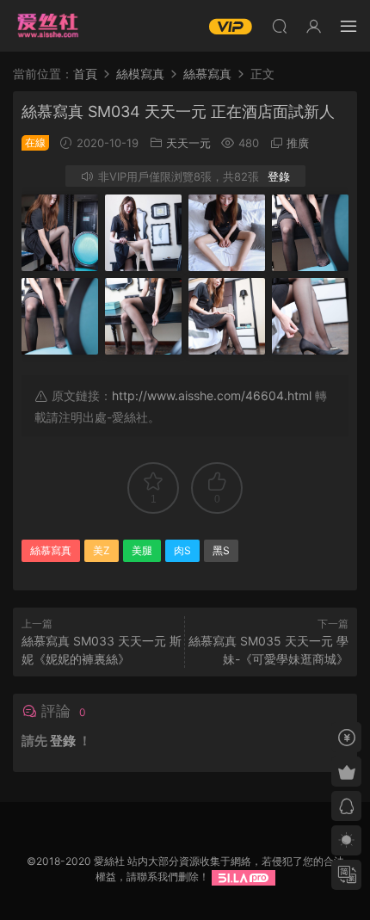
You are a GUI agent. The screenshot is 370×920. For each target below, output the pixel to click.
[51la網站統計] (243, 876)
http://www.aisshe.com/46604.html (211, 395)
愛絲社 (47, 26)
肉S (182, 550)
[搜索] (279, 26)
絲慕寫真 (50, 550)
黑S (221, 550)
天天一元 (188, 143)
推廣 (298, 143)
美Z (101, 550)
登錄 (279, 176)
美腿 (142, 550)
